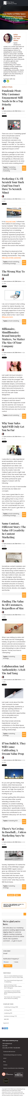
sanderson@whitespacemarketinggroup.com (8, 81)
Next (17, 895)
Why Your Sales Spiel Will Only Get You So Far (13, 426)
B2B (6, 1019)
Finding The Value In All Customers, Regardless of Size (13, 605)
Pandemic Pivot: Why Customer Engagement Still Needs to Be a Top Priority (12, 97)
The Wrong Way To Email (13, 273)
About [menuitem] (4, 1058)
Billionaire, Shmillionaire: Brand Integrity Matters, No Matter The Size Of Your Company (13, 337)
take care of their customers (11, 258)
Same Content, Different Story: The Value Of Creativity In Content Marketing (14, 530)
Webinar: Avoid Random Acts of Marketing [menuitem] (13, 1068)
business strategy (10, 1016)
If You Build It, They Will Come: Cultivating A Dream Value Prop (14, 748)
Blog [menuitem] (4, 1061)
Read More (24, 168)
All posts (11, 895)
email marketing (13, 262)
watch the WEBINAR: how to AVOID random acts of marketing (14, 905)
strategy (13, 169)
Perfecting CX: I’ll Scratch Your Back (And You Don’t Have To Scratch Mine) (13, 185)
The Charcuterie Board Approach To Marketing (13, 981)
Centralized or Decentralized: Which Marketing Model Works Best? (12, 992)
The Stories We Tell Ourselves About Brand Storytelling (12, 997)
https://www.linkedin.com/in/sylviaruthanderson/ (4, 81)
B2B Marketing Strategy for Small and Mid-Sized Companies (14, 18)
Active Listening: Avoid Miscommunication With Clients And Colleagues (13, 986)
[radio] (8, 962)
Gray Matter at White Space (14, 14)
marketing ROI (12, 821)
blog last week (10, 221)
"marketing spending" (9, 168)
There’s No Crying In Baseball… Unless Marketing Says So (14, 832)
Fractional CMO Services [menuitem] (9, 1051)
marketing (6, 171)
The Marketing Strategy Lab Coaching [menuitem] (12, 1055)
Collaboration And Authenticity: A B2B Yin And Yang (13, 669)
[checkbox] (14, 962)
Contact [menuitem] (5, 1065)
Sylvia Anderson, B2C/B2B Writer (12, 111)
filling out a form (7, 317)
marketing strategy (9, 263)
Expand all (6, 1023)
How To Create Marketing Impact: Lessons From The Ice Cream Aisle (13, 976)
